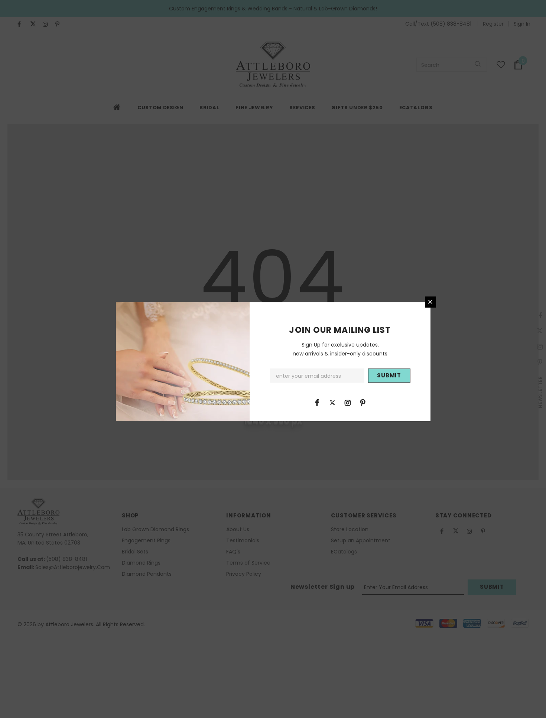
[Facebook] (317, 402)
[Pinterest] (362, 402)
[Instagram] (347, 402)
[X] (332, 402)
